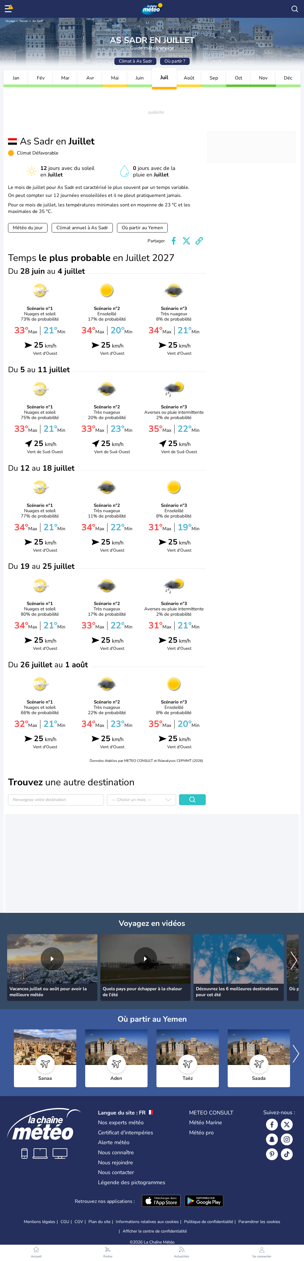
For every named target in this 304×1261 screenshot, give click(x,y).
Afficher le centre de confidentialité (155, 1231)
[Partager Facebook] (174, 241)
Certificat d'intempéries (125, 1132)
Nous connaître (116, 1152)
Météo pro (201, 1132)
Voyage (10, 21)
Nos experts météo (121, 1122)
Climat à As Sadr (135, 61)
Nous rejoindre (115, 1162)
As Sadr (37, 21)
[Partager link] (199, 241)
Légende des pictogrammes (131, 1182)
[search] (295, 9)
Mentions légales (39, 1222)
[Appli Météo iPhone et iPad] (161, 1201)
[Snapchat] (272, 1139)
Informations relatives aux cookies (147, 1222)
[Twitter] (287, 1125)
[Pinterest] (272, 1154)
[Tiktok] (287, 1154)
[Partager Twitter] (186, 241)
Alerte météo (113, 1142)
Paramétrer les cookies (259, 1221)
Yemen (23, 21)
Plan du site (99, 1222)
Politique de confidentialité (208, 1222)
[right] (294, 961)
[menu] (9, 9)
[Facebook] (272, 1125)
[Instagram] (287, 1139)
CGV (79, 1222)
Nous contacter (116, 1172)
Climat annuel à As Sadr (82, 228)
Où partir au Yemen (142, 228)
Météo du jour (28, 228)
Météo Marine (205, 1122)
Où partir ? (174, 61)
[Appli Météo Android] (204, 1201)
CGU (65, 1222)
